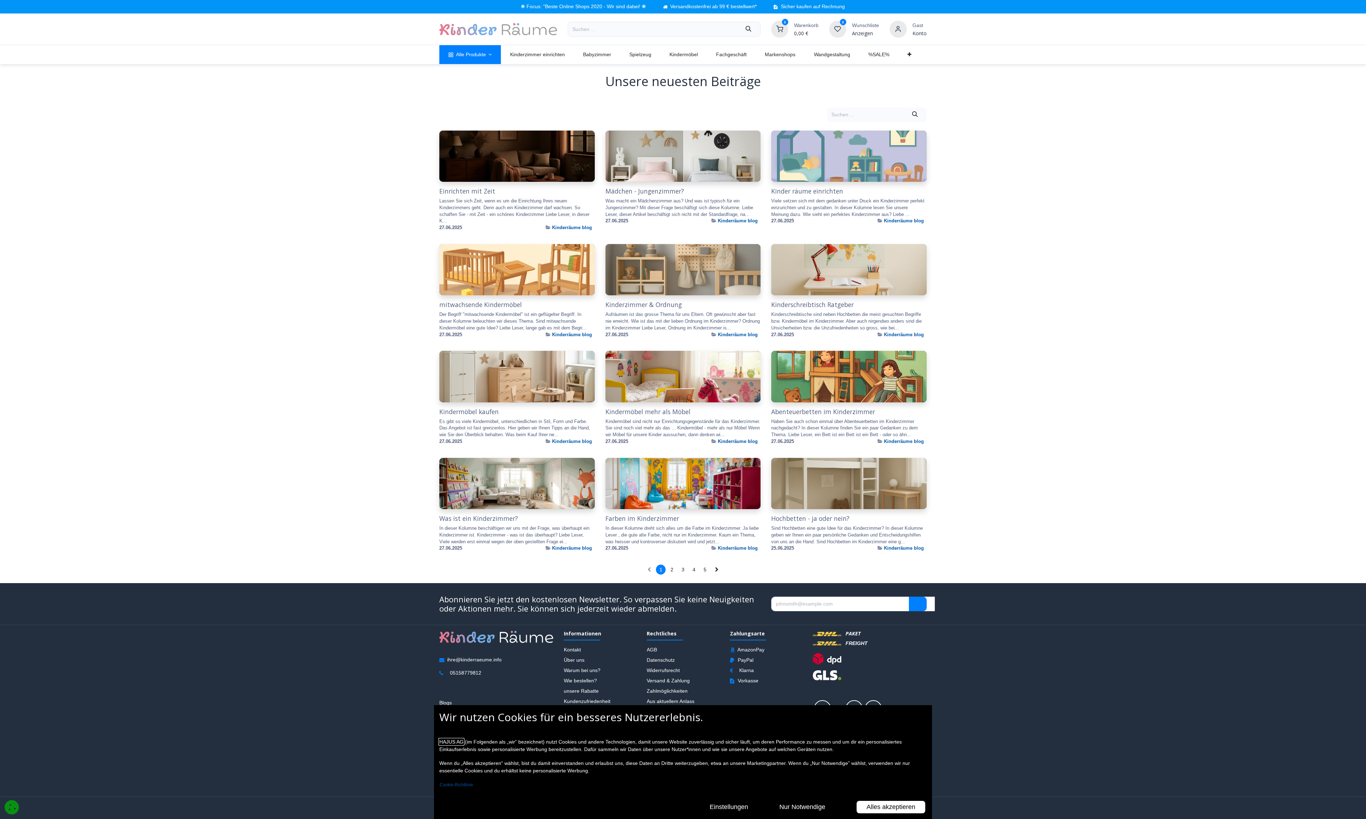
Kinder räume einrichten (807, 191)
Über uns (574, 659)
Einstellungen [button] (729, 806)
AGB (652, 649)
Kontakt (572, 649)
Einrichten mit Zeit (467, 191)
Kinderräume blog (572, 227)
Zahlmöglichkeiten (667, 690)
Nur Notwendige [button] (802, 806)
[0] (779, 29)
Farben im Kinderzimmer (642, 518)
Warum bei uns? (582, 670)
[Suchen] (748, 29)
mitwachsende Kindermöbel (480, 304)
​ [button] (918, 604)
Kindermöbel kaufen (469, 412)
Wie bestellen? (580, 680)
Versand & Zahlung (668, 680)
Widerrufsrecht (663, 670)
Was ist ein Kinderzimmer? (478, 518)
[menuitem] (470, 54)
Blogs (445, 702)
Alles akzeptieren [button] (891, 806)
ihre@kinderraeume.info (474, 659)
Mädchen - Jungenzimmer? (644, 191)
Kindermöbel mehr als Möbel (647, 412)
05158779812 (465, 672)
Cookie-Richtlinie (456, 784)
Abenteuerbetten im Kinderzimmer (823, 412)
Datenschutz (661, 659)
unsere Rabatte (581, 690)
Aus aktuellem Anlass (670, 701)
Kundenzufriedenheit (587, 701)
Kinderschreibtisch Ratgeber (812, 304)
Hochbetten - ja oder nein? (810, 518)
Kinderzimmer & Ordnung (643, 304)
